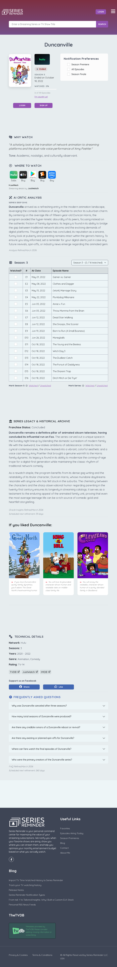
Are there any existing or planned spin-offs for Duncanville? (43, 738)
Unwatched (45, 385)
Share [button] (26, 687)
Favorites (65, 828)
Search (102, 24)
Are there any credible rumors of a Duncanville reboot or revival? (46, 727)
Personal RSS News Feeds (22, 904)
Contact (64, 847)
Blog (62, 843)
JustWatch (33, 188)
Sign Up (44, 105)
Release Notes (16, 890)
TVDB (13, 671)
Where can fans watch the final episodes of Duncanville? (41, 748)
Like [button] (60, 687)
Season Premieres (69, 838)
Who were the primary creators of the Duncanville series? (42, 759)
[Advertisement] (61, 121)
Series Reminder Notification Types (27, 894)
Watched (33, 385)
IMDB (44, 671)
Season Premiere (80, 64)
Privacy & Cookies (18, 955)
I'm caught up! (41, 97)
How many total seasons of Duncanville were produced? (41, 716)
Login (101, 11)
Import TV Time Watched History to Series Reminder (36, 880)
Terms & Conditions (42, 955)
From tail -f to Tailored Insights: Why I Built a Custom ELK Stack (41, 899)
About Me (65, 852)
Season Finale (79, 74)
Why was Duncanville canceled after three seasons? (39, 705)
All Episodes (78, 69)
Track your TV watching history (25, 885)
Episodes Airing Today (71, 833)
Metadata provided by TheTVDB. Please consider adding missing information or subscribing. (39, 930)
